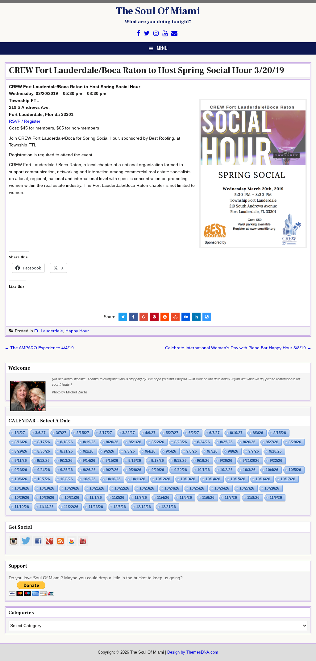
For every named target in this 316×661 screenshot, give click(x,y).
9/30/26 (180, 470)
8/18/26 (66, 442)
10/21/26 (96, 488)
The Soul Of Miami (158, 11)
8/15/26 (279, 433)
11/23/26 (96, 507)
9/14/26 (89, 460)
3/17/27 (105, 433)
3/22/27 (128, 433)
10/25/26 (196, 488)
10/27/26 (246, 488)
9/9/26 (253, 451)
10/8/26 (66, 479)
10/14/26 (213, 479)
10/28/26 (271, 488)
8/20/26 (112, 442)
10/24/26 (171, 488)
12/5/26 (119, 507)
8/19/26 (89, 442)
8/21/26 (135, 442)
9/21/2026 (251, 460)
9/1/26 (88, 451)
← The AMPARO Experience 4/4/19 (39, 347)
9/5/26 (171, 451)
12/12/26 (143, 507)
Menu (162, 47)
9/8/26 (233, 451)
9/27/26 (112, 470)
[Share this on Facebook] (133, 317)
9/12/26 (43, 460)
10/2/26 (226, 470)
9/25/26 (66, 470)
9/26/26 (89, 470)
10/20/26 (71, 488)
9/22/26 (276, 460)
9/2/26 (109, 451)
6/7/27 (214, 433)
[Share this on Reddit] (164, 317)
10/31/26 (71, 497)
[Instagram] (156, 33)
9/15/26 (112, 460)
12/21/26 (168, 507)
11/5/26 (186, 497)
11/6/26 (208, 497)
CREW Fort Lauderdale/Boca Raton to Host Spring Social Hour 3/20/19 (146, 70)
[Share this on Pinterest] (154, 317)
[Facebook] (138, 33)
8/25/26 (226, 442)
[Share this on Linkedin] (196, 317)
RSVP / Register (24, 121)
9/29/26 (158, 470)
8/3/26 (258, 433)
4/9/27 (150, 433)
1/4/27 (20, 433)
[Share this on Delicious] (206, 317)
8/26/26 (249, 442)
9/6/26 (191, 451)
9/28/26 (135, 470)
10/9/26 (89, 479)
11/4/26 (163, 497)
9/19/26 (203, 460)
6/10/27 (236, 433)
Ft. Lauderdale (48, 330)
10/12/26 (163, 479)
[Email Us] (174, 33)
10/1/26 (203, 470)
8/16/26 (21, 442)
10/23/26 (146, 488)
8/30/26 (43, 451)
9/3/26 (129, 451)
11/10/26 (22, 507)
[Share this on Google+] (143, 317)
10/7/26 (43, 479)
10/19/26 (47, 488)
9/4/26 (150, 451)
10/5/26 (295, 470)
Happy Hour (77, 330)
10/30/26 (47, 497)
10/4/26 (272, 470)
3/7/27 (61, 433)
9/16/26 (134, 460)
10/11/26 (138, 479)
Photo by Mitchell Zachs (70, 392)
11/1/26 (95, 497)
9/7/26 (212, 451)
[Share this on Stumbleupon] (175, 317)
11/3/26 (141, 497)
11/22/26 (71, 507)
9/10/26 (275, 451)
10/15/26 (238, 479)
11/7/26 (231, 497)
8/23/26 (180, 442)
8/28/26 (295, 442)
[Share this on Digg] (185, 317)
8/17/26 (43, 442)
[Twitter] (147, 33)
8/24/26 (203, 442)
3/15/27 (83, 433)
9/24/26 (43, 470)
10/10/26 (113, 479)
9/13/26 (66, 460)
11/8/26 (253, 497)
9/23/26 (21, 470)
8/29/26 (21, 451)
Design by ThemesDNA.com (192, 652)
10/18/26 (22, 488)
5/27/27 (172, 433)
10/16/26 (263, 479)
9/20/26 (226, 460)
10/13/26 (188, 479)
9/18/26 (180, 460)
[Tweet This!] (122, 317)
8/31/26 (66, 451)
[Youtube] (165, 33)
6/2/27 (194, 433)
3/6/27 (40, 433)
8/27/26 (272, 442)
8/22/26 (158, 442)
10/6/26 (21, 479)
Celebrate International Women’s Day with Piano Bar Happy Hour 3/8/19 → (238, 347)
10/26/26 (221, 488)
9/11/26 (21, 460)
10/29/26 (22, 497)
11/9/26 (276, 497)
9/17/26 (157, 460)
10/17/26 (288, 479)
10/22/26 (121, 488)
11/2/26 (118, 497)
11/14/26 (46, 507)
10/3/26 (249, 470)
